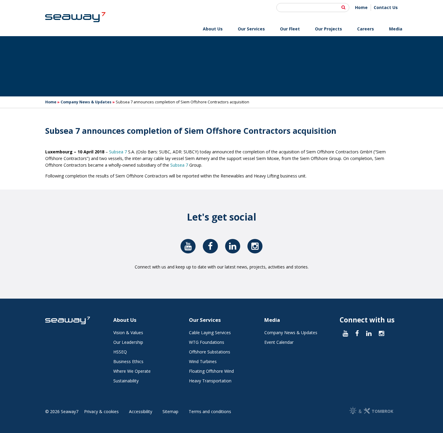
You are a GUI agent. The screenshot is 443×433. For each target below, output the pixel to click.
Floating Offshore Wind (211, 371)
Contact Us (386, 7)
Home (361, 7)
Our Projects (328, 29)
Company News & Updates (86, 102)
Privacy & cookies (101, 411)
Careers (365, 29)
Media (395, 29)
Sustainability (126, 381)
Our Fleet (290, 29)
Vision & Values (128, 332)
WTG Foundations (206, 342)
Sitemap (170, 411)
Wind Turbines (203, 361)
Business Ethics (128, 361)
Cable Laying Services (210, 332)
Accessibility (140, 411)
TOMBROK (382, 411)
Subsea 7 (118, 152)
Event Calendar (279, 342)
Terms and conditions (210, 411)
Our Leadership (128, 342)
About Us (213, 29)
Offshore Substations (209, 352)
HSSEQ (120, 352)
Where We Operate (132, 371)
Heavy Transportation (210, 381)
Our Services (251, 29)
